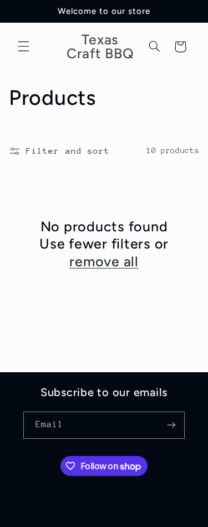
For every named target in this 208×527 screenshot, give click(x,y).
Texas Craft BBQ (80, 520)
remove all (104, 261)
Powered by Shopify (155, 520)
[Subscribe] (171, 425)
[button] (23, 46)
